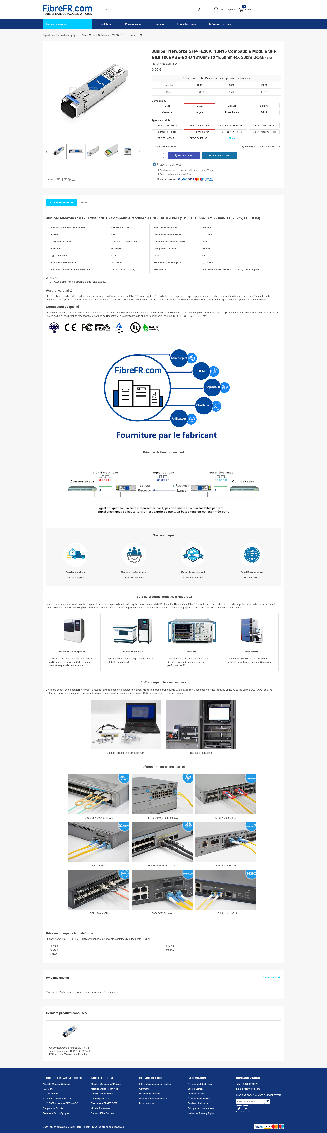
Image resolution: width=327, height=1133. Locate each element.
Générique (167, 112)
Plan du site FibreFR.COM (104, 1103)
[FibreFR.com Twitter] (239, 1108)
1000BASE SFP (51, 1093)
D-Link (264, 112)
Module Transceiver (100, 1108)
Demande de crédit (197, 1093)
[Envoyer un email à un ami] (73, 179)
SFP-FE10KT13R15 (167, 125)
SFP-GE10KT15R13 (199, 138)
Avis (84, 202)
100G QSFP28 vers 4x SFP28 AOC (60, 1103)
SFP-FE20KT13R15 (199, 132)
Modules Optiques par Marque (106, 1083)
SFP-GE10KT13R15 (232, 131)
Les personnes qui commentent (102, 992)
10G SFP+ (48, 1088)
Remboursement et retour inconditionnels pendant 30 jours (187, 170)
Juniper (199, 105)
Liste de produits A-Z (101, 1098)
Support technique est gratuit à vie (175, 174)
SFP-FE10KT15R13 (264, 125)
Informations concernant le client (155, 1083)
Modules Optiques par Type (104, 1088)
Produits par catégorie (102, 1093)
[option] (58, 152)
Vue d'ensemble (61, 202)
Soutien (159, 24)
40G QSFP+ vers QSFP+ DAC (58, 1098)
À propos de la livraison (199, 1098)
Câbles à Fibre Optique (102, 1113)
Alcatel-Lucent (232, 112)
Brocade (232, 105)
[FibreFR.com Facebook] (246, 1108)
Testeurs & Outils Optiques (56, 1113)
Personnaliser (133, 24)
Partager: (50, 179)
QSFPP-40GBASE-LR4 (264, 131)
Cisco (167, 105)
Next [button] (138, 152)
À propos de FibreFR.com (200, 1083)
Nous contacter (146, 1103)
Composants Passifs (53, 1108)
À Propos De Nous (220, 24)
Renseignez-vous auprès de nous (263, 146)
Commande (145, 1088)
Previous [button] (47, 152)
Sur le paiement (195, 1088)
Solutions (106, 24)
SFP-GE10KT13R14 (199, 125)
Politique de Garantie (149, 1093)
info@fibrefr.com (252, 1088)
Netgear (199, 112)
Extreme (264, 105)
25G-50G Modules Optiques (56, 1083)
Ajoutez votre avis (272, 976)
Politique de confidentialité (201, 1108)
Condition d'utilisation (198, 1103)
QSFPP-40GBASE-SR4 (232, 125)
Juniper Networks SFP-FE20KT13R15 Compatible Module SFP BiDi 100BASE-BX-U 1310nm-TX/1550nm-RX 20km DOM (70, 1051)
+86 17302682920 (249, 1083)
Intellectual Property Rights (201, 1113)
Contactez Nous (186, 24)
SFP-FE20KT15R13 (167, 138)
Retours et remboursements (153, 1098)
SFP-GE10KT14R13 (167, 131)
